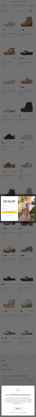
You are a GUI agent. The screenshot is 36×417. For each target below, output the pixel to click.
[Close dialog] (34, 197)
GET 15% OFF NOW (9, 212)
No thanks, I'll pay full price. (9, 215)
